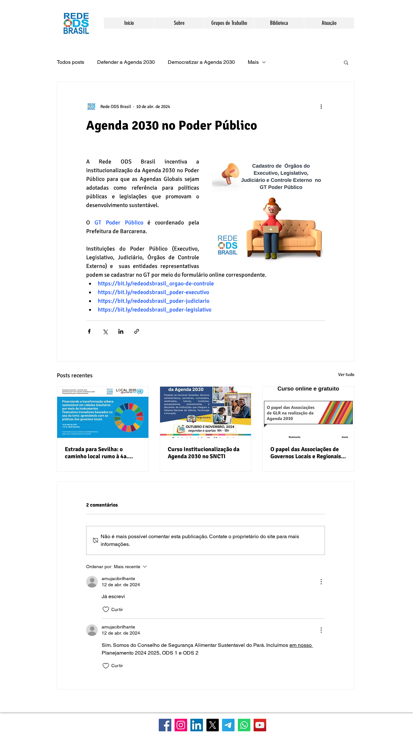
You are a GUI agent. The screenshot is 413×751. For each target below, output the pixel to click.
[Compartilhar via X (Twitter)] (105, 331)
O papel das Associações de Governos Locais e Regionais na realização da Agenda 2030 (308, 453)
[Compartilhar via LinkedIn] (121, 331)
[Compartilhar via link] (137, 331)
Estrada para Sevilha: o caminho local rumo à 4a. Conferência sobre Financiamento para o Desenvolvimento (96, 453)
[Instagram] (181, 725)
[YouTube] (260, 725)
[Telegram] (228, 725)
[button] (179, 23)
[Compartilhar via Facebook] (89, 331)
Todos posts (70, 62)
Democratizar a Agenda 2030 (201, 62)
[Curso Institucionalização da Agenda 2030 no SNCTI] (205, 412)
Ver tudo (346, 374)
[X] (212, 725)
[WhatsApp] (244, 725)
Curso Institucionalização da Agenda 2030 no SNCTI (203, 453)
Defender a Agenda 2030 (126, 62)
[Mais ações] (321, 106)
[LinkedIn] (196, 725)
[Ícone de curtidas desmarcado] (106, 609)
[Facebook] (165, 725)
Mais (253, 62)
